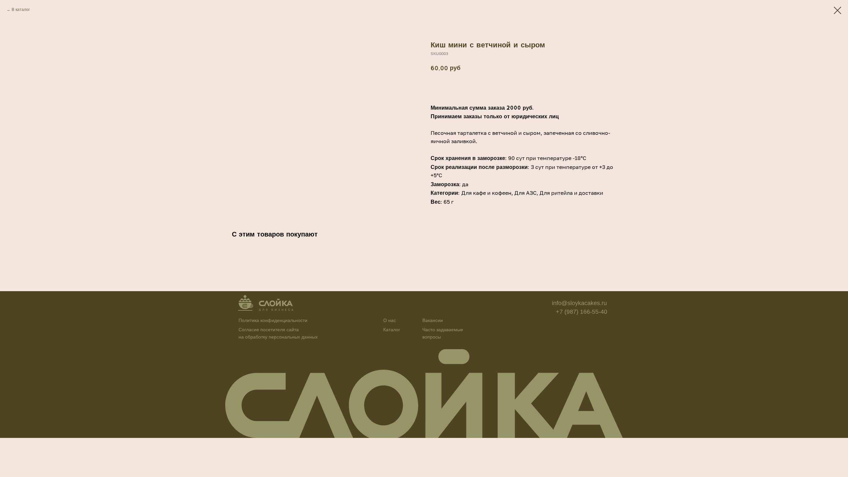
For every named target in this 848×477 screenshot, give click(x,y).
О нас (389, 320)
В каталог (21, 9)
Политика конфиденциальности (272, 320)
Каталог (391, 329)
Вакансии (432, 320)
